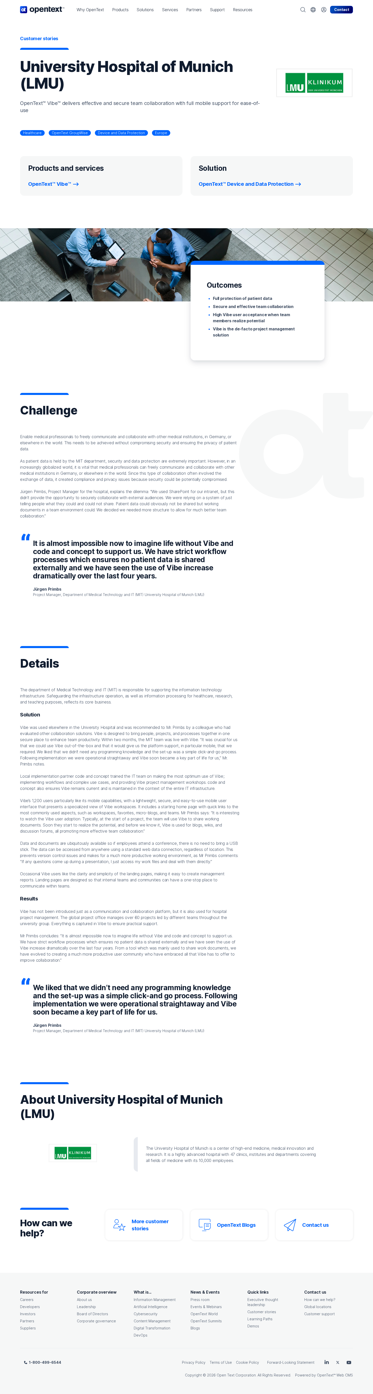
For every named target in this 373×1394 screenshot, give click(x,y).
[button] (90, 10)
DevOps (140, 1335)
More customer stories (150, 1225)
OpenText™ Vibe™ (49, 184)
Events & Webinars (206, 1307)
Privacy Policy (194, 1362)
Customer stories (261, 1312)
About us (84, 1299)
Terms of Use (221, 1362)
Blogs (195, 1328)
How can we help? (319, 1299)
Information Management (155, 1299)
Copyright (193, 1375)
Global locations (317, 1307)
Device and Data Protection (121, 133)
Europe (161, 133)
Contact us (315, 1225)
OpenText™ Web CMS (335, 1375)
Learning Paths (260, 1319)
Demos (253, 1326)
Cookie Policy (247, 1362)
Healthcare (32, 133)
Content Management (152, 1321)
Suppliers (28, 1328)
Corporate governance (96, 1321)
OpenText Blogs (236, 1225)
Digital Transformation (152, 1328)
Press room (200, 1299)
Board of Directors (92, 1314)
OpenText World (204, 1314)
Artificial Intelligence (150, 1307)
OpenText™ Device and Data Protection (246, 184)
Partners (27, 1321)
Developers (30, 1307)
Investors (28, 1314)
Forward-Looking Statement (290, 1362)
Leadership (86, 1307)
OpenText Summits (206, 1321)
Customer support (319, 1314)
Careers (26, 1299)
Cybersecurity (146, 1314)
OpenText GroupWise (70, 133)
